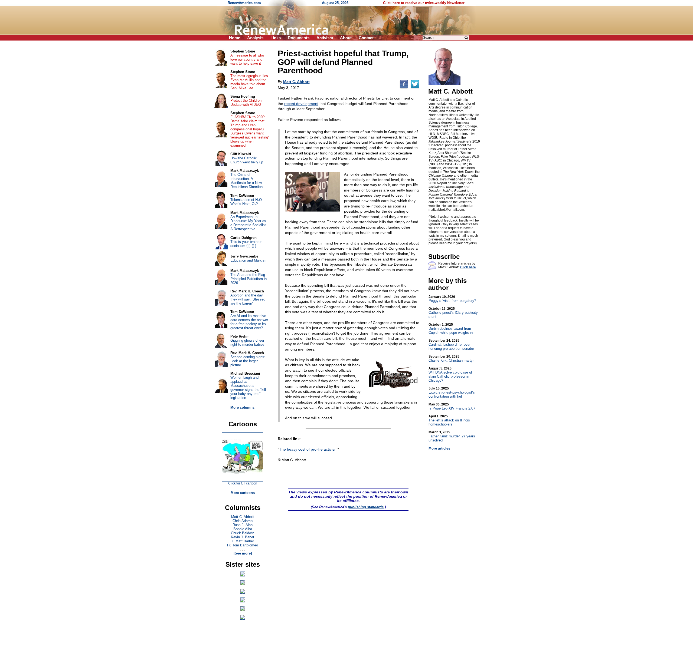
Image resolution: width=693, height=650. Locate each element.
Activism (324, 37)
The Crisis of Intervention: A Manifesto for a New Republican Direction (246, 181)
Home (234, 37)
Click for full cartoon (242, 483)
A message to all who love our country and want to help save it (247, 59)
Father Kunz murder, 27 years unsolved (452, 436)
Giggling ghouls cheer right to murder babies (247, 342)
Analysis (255, 37)
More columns (242, 407)
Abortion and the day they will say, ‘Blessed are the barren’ (247, 299)
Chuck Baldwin (242, 533)
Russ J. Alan (243, 525)
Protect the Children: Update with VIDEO (246, 102)
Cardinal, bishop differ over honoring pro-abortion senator (451, 345)
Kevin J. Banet (242, 537)
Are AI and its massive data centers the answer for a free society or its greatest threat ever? (249, 322)
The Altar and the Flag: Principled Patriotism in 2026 (248, 279)
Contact (366, 37)
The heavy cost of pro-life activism (308, 449)
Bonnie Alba (242, 529)
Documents (298, 37)
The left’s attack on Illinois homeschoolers (449, 420)
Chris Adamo (243, 521)
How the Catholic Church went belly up (246, 160)
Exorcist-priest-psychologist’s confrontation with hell (452, 392)
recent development (301, 103)
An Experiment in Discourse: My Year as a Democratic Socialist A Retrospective (248, 223)
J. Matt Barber (242, 541)
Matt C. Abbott (242, 517)
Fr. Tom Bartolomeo (242, 545)
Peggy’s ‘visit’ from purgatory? (452, 299)
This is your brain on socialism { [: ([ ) (246, 244)
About (346, 37)
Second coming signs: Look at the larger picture (247, 361)
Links (275, 37)
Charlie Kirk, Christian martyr (451, 358)
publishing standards (366, 507)
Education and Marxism (248, 260)
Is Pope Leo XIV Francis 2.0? (452, 406)
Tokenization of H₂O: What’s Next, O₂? (246, 202)
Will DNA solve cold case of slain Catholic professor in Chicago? (450, 374)
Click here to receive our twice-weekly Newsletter (424, 3)
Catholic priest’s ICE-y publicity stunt (453, 313)
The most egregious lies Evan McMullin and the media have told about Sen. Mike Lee (249, 82)
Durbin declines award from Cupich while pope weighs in (451, 329)
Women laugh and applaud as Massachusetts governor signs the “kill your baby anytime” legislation (248, 387)
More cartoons (243, 493)
